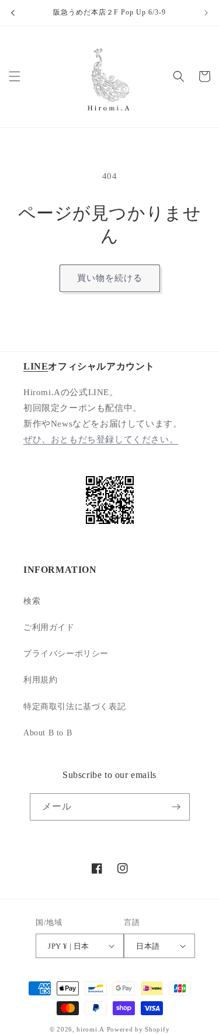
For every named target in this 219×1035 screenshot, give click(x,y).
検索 (31, 601)
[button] (14, 76)
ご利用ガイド (49, 627)
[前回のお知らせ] (13, 13)
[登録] (176, 807)
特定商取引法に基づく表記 (74, 706)
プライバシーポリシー (66, 653)
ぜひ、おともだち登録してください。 (100, 439)
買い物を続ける (109, 278)
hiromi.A (91, 1029)
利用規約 (40, 679)
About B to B (47, 732)
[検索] (179, 76)
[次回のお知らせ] (206, 13)
